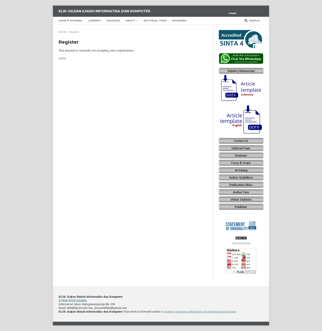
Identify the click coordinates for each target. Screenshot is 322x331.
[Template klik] (241, 100)
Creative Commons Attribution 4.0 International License (199, 311)
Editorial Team (155, 20)
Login (232, 13)
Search (254, 20)
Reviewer (179, 20)
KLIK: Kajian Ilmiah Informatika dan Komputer (104, 11)
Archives (113, 20)
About (131, 20)
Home (62, 31)
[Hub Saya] (241, 63)
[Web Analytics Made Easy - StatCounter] (241, 238)
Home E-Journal (71, 20)
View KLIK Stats (241, 243)
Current (94, 20)
